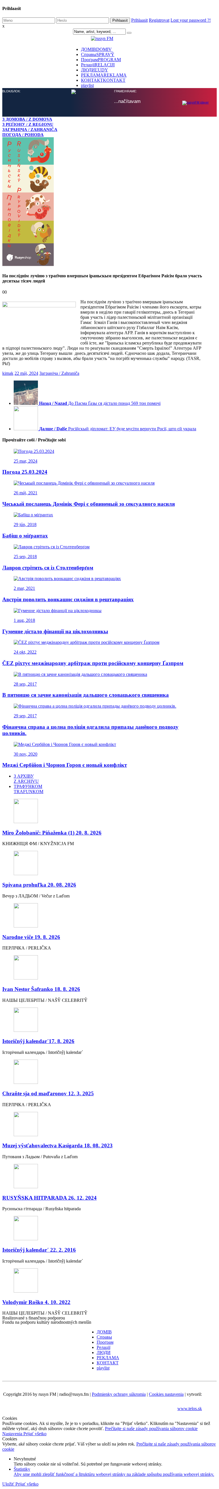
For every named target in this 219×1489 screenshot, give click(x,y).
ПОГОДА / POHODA (23, 134)
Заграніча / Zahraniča (59, 373)
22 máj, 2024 (26, 373)
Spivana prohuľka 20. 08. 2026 (39, 885)
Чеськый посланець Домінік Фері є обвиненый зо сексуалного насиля (88, 504)
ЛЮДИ (104, 1352)
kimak (7, 373)
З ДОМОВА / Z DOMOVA (27, 119)
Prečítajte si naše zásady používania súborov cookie (151, 1428)
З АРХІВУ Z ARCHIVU (26, 779)
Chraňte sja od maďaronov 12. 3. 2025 (48, 1093)
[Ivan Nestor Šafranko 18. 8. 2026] (102, 968)
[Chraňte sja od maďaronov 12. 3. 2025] (102, 1072)
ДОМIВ (104, 1331)
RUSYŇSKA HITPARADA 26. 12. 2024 (49, 1198)
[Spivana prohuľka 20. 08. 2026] (102, 863)
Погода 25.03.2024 (24, 472)
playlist (103, 1367)
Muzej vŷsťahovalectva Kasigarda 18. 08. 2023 (57, 1145)
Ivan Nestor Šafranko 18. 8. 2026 (41, 989)
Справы (104, 1337)
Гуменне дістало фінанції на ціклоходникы (55, 631)
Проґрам (105, 1342)
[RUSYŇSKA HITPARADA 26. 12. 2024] (102, 1176)
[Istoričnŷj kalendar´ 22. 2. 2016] (102, 1228)
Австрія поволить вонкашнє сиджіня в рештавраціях (68, 599)
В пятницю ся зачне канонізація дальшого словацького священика (85, 695)
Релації (103, 1347)
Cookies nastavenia (166, 1394)
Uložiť (8, 1484)
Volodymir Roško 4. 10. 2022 (36, 1302)
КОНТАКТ (103, 80)
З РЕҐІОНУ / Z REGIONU (27, 124)
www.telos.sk (189, 1408)
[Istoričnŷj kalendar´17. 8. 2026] (102, 1020)
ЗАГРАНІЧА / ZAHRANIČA (29, 129)
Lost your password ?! (191, 20)
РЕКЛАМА (108, 1357)
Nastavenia (12, 1433)
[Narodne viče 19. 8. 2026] (102, 916)
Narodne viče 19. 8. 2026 (31, 937)
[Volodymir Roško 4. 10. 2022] (102, 1281)
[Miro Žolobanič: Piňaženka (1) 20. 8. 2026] (102, 811)
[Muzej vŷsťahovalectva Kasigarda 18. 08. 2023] (102, 1124)
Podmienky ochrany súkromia (119, 1394)
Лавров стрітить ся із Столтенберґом (47, 568)
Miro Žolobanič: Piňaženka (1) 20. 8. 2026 (52, 833)
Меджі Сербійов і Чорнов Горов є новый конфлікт (64, 765)
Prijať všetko (34, 1433)
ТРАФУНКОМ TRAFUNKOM (28, 789)
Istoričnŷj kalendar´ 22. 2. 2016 (39, 1250)
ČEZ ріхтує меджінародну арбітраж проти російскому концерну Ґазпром (92, 663)
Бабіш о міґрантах (25, 536)
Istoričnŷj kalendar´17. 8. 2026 (38, 1041)
